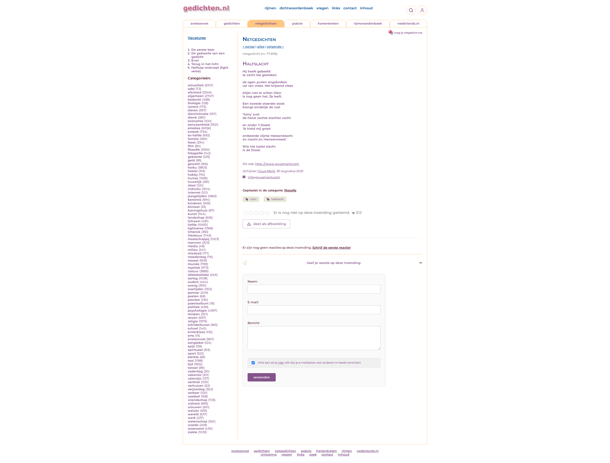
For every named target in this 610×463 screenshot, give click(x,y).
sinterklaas (196, 332)
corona (193, 106)
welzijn (193, 410)
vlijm (253, 199)
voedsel (194, 396)
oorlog (193, 278)
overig (193, 285)
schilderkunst (198, 325)
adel (191, 89)
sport (192, 353)
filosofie (194, 149)
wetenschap (197, 421)
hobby (193, 174)
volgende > (275, 46)
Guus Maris (266, 171)
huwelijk (195, 182)
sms (191, 335)
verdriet (194, 382)
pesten (193, 296)
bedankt (194, 99)
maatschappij (198, 239)
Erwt (195, 60)
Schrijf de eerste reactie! (331, 247)
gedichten (232, 23)
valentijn (195, 378)
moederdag (197, 257)
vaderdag (195, 371)
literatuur (195, 235)
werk (192, 418)
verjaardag (196, 389)
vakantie (194, 375)
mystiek (194, 267)
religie (193, 321)
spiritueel (195, 350)
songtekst (195, 343)
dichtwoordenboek (296, 8)
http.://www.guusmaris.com (277, 164)
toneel (193, 368)
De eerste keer (202, 49)
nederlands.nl (408, 23)
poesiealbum (198, 303)
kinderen (195, 203)
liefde (192, 224)
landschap (196, 217)
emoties (194, 128)
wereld (193, 414)
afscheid (194, 92)
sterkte (193, 357)
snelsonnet (199, 23)
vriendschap (197, 400)
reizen (193, 317)
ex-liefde (195, 135)
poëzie (297, 23)
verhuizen (195, 385)
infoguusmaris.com (264, 177)
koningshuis (198, 210)
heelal (193, 171)
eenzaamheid (198, 124)
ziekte (192, 432)
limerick (194, 232)
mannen (194, 242)
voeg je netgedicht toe (408, 32)
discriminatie (198, 114)
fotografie (195, 153)
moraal (193, 260)
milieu (193, 250)
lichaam (194, 221)
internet (194, 192)
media (193, 246)
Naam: (253, 281)
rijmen (270, 8)
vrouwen (195, 407)
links (336, 8)
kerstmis (194, 199)
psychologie (197, 310)
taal (191, 360)
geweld (194, 164)
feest (192, 142)
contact (350, 8)
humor (193, 178)
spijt (191, 346)
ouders (193, 282)
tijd (190, 364)
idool (192, 185)
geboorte (195, 157)
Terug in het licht (205, 64)
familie (193, 139)
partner (193, 292)
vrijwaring (269, 454)
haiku (192, 167)
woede (193, 425)
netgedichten (266, 23)
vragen (322, 8)
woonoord (196, 428)
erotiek (193, 132)
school (193, 328)
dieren (193, 110)
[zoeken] (411, 10)
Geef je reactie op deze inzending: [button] (334, 263)
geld (191, 160)
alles (260, 46)
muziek (193, 264)
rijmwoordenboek (368, 23)
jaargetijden (197, 196)
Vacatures (197, 38)
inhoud (366, 8)
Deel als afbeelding (269, 224)
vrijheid (194, 403)
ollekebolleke (198, 275)
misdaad (195, 253)
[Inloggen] (422, 10)
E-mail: (253, 302)
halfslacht (277, 199)
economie (195, 121)
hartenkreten (328, 23)
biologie (194, 103)
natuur (193, 271)
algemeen (196, 96)
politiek (194, 307)
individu (194, 189)
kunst (192, 214)
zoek (313, 454)
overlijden (195, 289)
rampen (194, 314)
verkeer (193, 393)
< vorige (249, 46)
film (191, 146)
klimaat (194, 207)
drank (192, 117)
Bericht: (254, 323)
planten (194, 300)
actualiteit (196, 85)
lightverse (195, 228)
